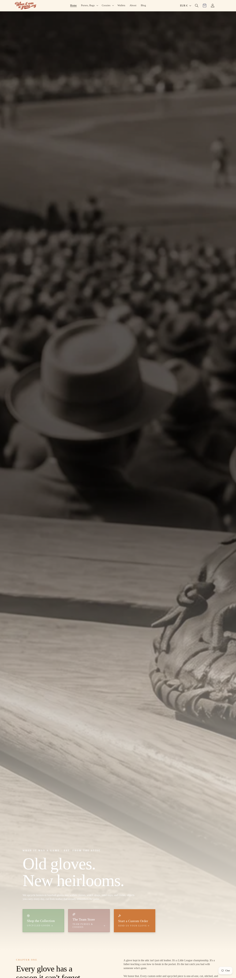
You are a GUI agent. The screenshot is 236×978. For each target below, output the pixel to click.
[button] (89, 5)
